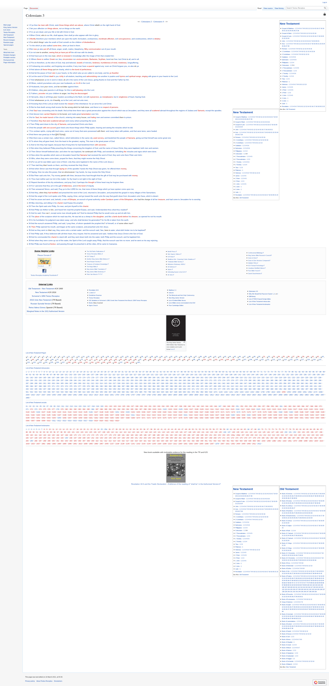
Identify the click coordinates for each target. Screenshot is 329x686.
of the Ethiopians (126, 199)
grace (154, 76)
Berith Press (171, 251)
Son (134, 234)
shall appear (58, 35)
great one (167, 138)
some (160, 138)
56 (289, 357)
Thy (52, 175)
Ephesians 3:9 (253, 291)
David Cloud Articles (254, 273)
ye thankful (113, 73)
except (208, 110)
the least (62, 141)
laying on (63, 169)
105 (233, 359)
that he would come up (108, 213)
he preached (79, 244)
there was (81, 110)
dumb (120, 217)
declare (85, 220)
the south (94, 196)
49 (254, 357)
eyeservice (94, 97)
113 (279, 359)
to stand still (62, 237)
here (172, 349)
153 (292, 374)
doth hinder (125, 230)
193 (167, 377)
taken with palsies (122, 131)
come (123, 189)
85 (131, 359)
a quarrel (90, 66)
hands (49, 165)
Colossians (285, 65)
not (60, 28)
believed (51, 152)
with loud (55, 131)
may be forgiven (112, 182)
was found (43, 244)
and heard (59, 210)
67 (43, 359)
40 (30, 244)
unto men (84, 100)
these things (48, 69)
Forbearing (35, 66)
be (108, 73)
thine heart (67, 234)
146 (261, 374)
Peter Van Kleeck (92, 274)
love (42, 87)
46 (240, 357)
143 (248, 374)
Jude (283, 103)
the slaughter (98, 217)
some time (57, 46)
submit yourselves (44, 83)
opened (144, 217)
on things (66, 28)
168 (57, 377)
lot (54, 179)
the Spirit (73, 240)
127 (63, 362)
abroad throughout (167, 110)
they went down (77, 237)
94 (175, 359)
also (77, 35)
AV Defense (171, 267)
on (101, 25)
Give (40, 172)
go (83, 196)
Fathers (34, 93)
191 (158, 377)
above (37, 69)
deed (60, 80)
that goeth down (116, 196)
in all (86, 244)
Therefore (34, 121)
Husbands (35, 87)
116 (296, 359)
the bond (75, 69)
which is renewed (64, 56)
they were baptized (132, 148)
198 (189, 377)
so (129, 66)
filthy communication (92, 49)
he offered (111, 169)
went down (44, 124)
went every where (72, 121)
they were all (146, 110)
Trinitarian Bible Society (175, 261)
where (86, 25)
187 (140, 377)
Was (33, 203)
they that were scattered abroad (52, 121)
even (107, 66)
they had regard (46, 145)
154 (296, 374)
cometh (66, 42)
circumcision (68, 59)
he (36, 213)
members (52, 39)
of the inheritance (81, 104)
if (73, 66)
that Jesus (118, 234)
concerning (77, 148)
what (118, 230)
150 (279, 374)
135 (109, 362)
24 (290, 30)
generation (95, 220)
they (41, 165)
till (98, 244)
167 (53, 377)
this (68, 90)
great (79, 114)
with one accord (49, 128)
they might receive (84, 158)
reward (71, 104)
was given (102, 169)
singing (145, 76)
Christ (51, 25)
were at (59, 155)
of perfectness (85, 69)
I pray (68, 223)
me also (45, 172)
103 (221, 359)
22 (286, 30)
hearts (64, 73)
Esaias (70, 203)
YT (100, 274)
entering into (71, 117)
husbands (68, 83)
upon (54, 162)
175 (88, 377)
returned (91, 193)
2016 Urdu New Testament (41, 300)
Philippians (285, 62)
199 (193, 377)
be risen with (43, 25)
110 (262, 359)
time (74, 110)
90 (155, 359)
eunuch (41, 223)
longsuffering (133, 63)
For (31, 32)
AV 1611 (170, 275)
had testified (53, 193)
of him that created (102, 56)
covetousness (140, 39)
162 (31, 377)
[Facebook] (44, 271)
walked (49, 46)
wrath (65, 49)
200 (197, 377)
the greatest (74, 141)
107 (245, 359)
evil (116, 39)
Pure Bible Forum (253, 270)
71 (62, 359)
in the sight (90, 179)
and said (54, 189)
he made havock (46, 117)
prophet (79, 203)
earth (78, 28)
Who (33, 158)
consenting (46, 110)
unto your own (58, 83)
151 (283, 374)
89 (150, 359)
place (37, 217)
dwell (51, 76)
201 (202, 377)
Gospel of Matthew (288, 28)
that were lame (140, 131)
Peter (131, 155)
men (41, 114)
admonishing (91, 76)
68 (48, 359)
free (115, 59)
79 (101, 359)
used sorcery (98, 138)
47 (245, 357)
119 (314, 359)
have (84, 66)
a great (88, 110)
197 (184, 377)
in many (131, 193)
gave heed (60, 128)
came (104, 244)
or (57, 80)
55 (284, 357)
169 (62, 377)
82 (116, 359)
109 (256, 359)
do (51, 100)
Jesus (90, 80)
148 (270, 374)
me (80, 189)
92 (165, 359)
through (56, 169)
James (284, 87)
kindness (96, 63)
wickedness (58, 182)
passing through (66, 244)
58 (298, 357)
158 (314, 374)
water (79, 230)
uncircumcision (82, 59)
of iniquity (90, 186)
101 (210, 359)
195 (175, 377)
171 (71, 377)
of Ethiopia (71, 199)
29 (30, 206)
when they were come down (47, 158)
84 (126, 359)
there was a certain (41, 138)
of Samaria (61, 124)
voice (61, 131)
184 (127, 377)
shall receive (56, 107)
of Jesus (114, 148)
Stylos (169, 269)
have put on (39, 56)
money (123, 169)
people (39, 128)
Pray (60, 189)
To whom (35, 141)
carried (47, 114)
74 (77, 359)
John (283, 41)
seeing (109, 128)
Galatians (285, 57)
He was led (76, 217)
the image (90, 56)
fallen (49, 162)
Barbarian (93, 59)
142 (244, 374)
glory (96, 35)
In (31, 46)
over (93, 114)
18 (321, 28)
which (59, 39)
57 (293, 357)
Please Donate (43, 255)
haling (93, 117)
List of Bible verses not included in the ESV (182, 303)
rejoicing (154, 240)
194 (171, 377)
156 (305, 374)
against (98, 66)
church (114, 110)
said (41, 175)
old (75, 52)
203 (210, 377)
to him (37, 145)
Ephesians (285, 59)
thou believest (51, 234)
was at (125, 110)
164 (40, 377)
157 (309, 374)
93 (170, 359)
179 (105, 377)
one (96, 73)
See (101, 230)
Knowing (34, 104)
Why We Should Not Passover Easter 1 (261, 294)
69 (52, 359)
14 (313, 28)
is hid (57, 32)
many (112, 131)
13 (312, 28)
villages (138, 193)
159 (318, 374)
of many (76, 131)
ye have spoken (114, 189)
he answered (93, 234)
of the (56, 117)
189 (149, 377)
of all (152, 199)
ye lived (70, 46)
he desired (89, 213)
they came (60, 230)
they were (76, 162)
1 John (284, 95)
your (50, 32)
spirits (42, 131)
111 (268, 359)
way (107, 196)
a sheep (87, 217)
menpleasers (107, 97)
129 (75, 362)
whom (80, 223)
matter (63, 179)
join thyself (72, 206)
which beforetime (72, 138)
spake (92, 128)
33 (30, 220)
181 (114, 377)
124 (46, 362)
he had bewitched (82, 145)
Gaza (143, 196)
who (135, 199)
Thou (33, 179)
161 (27, 377)
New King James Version (176, 298)
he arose (38, 199)
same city (89, 138)
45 (235, 357)
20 (283, 30)
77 (92, 359)
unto (122, 155)
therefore (40, 39)
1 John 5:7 (92, 292)
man (79, 52)
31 (30, 213)
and (45, 32)
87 (140, 359)
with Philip (97, 152)
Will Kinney (252, 296)
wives (50, 87)
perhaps (81, 182)
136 (115, 362)
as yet (37, 162)
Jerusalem (132, 110)
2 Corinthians (286, 54)
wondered (110, 152)
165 (44, 377)
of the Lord (83, 80)
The (32, 217)
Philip (37, 124)
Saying (34, 172)
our (48, 35)
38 (30, 237)
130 (80, 362)
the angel (38, 196)
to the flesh (77, 97)
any (102, 66)
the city (54, 124)
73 (72, 359)
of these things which (99, 189)
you (125, 66)
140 (138, 362)
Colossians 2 (146, 22)
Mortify (33, 39)
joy (48, 134)
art (52, 186)
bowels (80, 63)
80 (106, 359)
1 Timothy (285, 73)
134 (103, 362)
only (70, 162)
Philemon (285, 81)
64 (28, 359)
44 (230, 357)
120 (320, 359)
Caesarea (113, 244)
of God (117, 25)
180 (110, 377)
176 (92, 377)
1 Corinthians (286, 51)
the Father (119, 80)
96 (184, 359)
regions (182, 110)
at (68, 110)
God (72, 32)
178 (101, 377)
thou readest (121, 210)
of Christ (45, 76)
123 (40, 362)
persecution (96, 110)
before (125, 217)
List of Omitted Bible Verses (177, 300)
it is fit (78, 83)
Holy (90, 169)
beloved (72, 63)
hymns (122, 76)
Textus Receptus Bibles (94, 254)
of (43, 104)
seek (57, 25)
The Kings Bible (91, 266)
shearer (134, 217)
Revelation (285, 106)
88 (145, 359)
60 (308, 357)
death (60, 110)
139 (132, 362)
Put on (33, 63)
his (86, 52)
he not (150, 217)
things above (53, 28)
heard (73, 155)
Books (91, 303)
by (124, 80)
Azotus (53, 244)
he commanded (41, 237)
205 (219, 377)
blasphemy (79, 49)
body (100, 73)
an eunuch (81, 199)
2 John (284, 98)
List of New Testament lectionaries (259, 304)
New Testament (290, 23)
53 (274, 357)
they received (69, 165)
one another (46, 66)
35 (30, 227)
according (69, 97)
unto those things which (75, 128)
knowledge (77, 56)
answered (40, 189)
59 (303, 357)
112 (273, 359)
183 (123, 377)
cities (94, 244)
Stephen (53, 114)
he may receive (91, 172)
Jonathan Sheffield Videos (256, 268)
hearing (99, 128)
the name (74, 80)
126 (57, 362)
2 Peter (284, 92)
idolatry (157, 39)
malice (71, 49)
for (66, 90)
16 (317, 28)
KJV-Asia (170, 256)
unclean (37, 131)
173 (79, 377)
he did (130, 128)
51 (264, 357)
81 (111, 359)
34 (30, 223)
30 (30, 210)
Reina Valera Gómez (37, 307)
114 (285, 359)
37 (30, 234)
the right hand (108, 25)
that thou (46, 186)
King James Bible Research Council (259, 255)
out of (103, 49)
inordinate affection (106, 39)
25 (292, 30)
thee (72, 175)
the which (36, 46)
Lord (176, 76)
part (47, 179)
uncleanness (92, 39)
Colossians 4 (158, 22)
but (119, 59)
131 (86, 362)
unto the (86, 90)
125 (51, 362)
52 (269, 357)
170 (66, 377)
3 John (284, 101)
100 (204, 359)
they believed (44, 148)
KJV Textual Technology (255, 265)
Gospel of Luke (286, 36)
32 (30, 217)
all (129, 59)
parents (51, 90)
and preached (73, 124)
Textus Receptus (94, 298)
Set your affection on (38, 28)
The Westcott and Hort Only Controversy (181, 295)
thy (71, 179)
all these (52, 49)
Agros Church (93, 305)
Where (33, 59)
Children (34, 90)
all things (59, 90)
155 (300, 374)
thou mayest (78, 234)
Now (33, 155)
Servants (34, 97)
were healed (152, 131)
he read (61, 217)
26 (294, 30)
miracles (118, 128)
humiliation (40, 220)
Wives (33, 83)
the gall (58, 186)
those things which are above (71, 25)
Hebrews (285, 84)
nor (56, 59)
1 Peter (284, 90)
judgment (52, 220)
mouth (113, 49)
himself (44, 152)
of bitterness (67, 186)
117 (302, 359)
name (108, 148)
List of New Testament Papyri (36, 353)
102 (216, 359)
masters (61, 97)
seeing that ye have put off (60, 52)
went (48, 199)
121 (28, 362)
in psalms (112, 76)
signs (140, 152)
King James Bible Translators (96, 269)
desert (155, 196)
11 (308, 28)
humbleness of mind (109, 63)
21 (284, 30)
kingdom (88, 148)
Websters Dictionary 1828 (176, 264)
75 (82, 359)
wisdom (71, 76)
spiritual (132, 76)
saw (47, 169)
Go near (60, 206)
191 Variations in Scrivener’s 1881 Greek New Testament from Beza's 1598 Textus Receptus (118, 300)
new (49, 56)
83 (121, 359)
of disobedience (88, 42)
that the (100, 175)
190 (154, 377)
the (74, 28)
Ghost (102, 158)
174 (84, 377)
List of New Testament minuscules (259, 301)
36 (30, 230)
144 (252, 374)
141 (239, 374)
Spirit (41, 206)
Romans (284, 49)
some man (61, 213)
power (106, 141)
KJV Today (90, 256)
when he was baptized (72, 152)
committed (115, 117)
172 (75, 377)
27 (296, 30)
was (39, 110)
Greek (52, 59)
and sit (120, 213)
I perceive (39, 186)
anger (59, 49)
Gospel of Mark (287, 33)
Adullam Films (252, 263)
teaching (78, 76)
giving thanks (99, 80)
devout (36, 114)
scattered (156, 110)
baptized (84, 162)
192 (162, 377)
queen (116, 199)
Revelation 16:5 (94, 290)
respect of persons (110, 107)
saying (82, 141)
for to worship (194, 199)
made (73, 114)
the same (71, 227)
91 (160, 359)
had (171, 199)
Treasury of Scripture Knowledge (97, 264)
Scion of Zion (252, 258)
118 (308, 359)
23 (288, 30)
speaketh (87, 223)
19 (323, 28)
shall (79, 220)
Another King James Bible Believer (97, 259)
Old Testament (290, 109)
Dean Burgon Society (93, 261)
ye (41, 46)
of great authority (93, 199)
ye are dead (38, 32)
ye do (47, 80)
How (43, 213)
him (90, 35)
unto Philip (52, 206)
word (39, 76)
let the (37, 73)
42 (220, 357)
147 (265, 374)
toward (87, 196)
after (84, 56)
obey (41, 90)
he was (43, 162)
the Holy (96, 158)
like (109, 217)
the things (68, 148)
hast (37, 179)
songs (138, 76)
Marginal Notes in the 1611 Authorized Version (45, 311)
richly (61, 76)
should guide (71, 213)
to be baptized (139, 230)
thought (91, 182)
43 (225, 357)
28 (298, 30)
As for (32, 117)
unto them (88, 124)
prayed (62, 158)
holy (63, 63)
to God (107, 80)
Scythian (101, 59)
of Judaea (189, 110)
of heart (131, 97)
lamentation (86, 114)
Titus (283, 79)
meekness (122, 63)
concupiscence (124, 39)
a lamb (114, 217)
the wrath (52, 42)
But (31, 49)
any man (78, 66)
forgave (120, 66)
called (56, 138)
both (142, 148)
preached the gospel (118, 193)
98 (194, 359)
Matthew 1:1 (172, 290)
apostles (217, 110)
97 (189, 359)
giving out (140, 138)
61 (313, 357)
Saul (35, 110)
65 (33, 359)
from (57, 141)
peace (42, 73)
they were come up (47, 240)
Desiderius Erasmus (95, 295)
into (90, 237)
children (78, 42)
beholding (119, 152)
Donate (40, 266)
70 (57, 359)
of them (64, 162)
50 (259, 357)
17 (319, 28)
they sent (116, 155)
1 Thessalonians (287, 68)
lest (69, 93)
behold (58, 199)
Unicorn (171, 292)
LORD (72, 189)
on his (143, 240)
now (35, 49)
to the (171, 76)
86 (135, 359)
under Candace (106, 199)
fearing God (140, 97)
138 (127, 362)
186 (136, 377)
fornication (82, 39)
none (58, 162)
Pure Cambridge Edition (176, 305)
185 (132, 377)
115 (291, 359)
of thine (98, 182)
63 (323, 357)
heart (75, 179)
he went (138, 240)
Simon (62, 138)
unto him (99, 227)
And (32, 56)
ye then (35, 25)
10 (306, 28)
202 (206, 377)
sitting (49, 203)
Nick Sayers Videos (174, 254)
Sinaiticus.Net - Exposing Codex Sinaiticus (181, 259)
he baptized (132, 237)
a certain (73, 230)
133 (98, 362)
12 (310, 28)
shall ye (71, 35)
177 (97, 377)
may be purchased (120, 175)
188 (145, 377)
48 (249, 357)
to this (79, 206)
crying (48, 131)
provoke (42, 93)
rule (53, 73)
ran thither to (45, 210)
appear (82, 35)
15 (315, 28)
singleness (123, 97)
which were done (149, 152)
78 (96, 359)
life (53, 32)
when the (39, 155)
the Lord (86, 83)
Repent (34, 182)
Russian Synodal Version (41, 304)
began (62, 227)
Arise (75, 196)
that (40, 104)
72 (67, 359)
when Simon (40, 169)
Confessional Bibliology (255, 253)
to (68, 73)
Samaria (201, 110)
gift (105, 175)
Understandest (101, 210)
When (32, 35)
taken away (64, 220)
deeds (90, 52)
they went (41, 230)
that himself (149, 138)
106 (239, 359)
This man (89, 141)
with (61, 32)
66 (38, 359)
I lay (77, 172)
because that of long (62, 145)
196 (180, 377)
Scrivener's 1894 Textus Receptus (46, 296)
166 (49, 377)
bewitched (112, 138)
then (66, 35)
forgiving (58, 66)
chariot (60, 203)
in (69, 32)
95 (179, 359)
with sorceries (100, 145)
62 (318, 357)
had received (93, 155)
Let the (34, 76)
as (46, 63)
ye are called (87, 73)
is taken (113, 220)
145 (257, 374)
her (156, 199)
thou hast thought (89, 175)
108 (250, 359)
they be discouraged (79, 93)
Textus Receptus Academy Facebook (43, 275)
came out (68, 131)
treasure (161, 199)
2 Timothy (285, 76)
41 (215, 357)
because (78, 175)
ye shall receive (58, 104)
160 (322, 374)
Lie (31, 52)
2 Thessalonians (287, 71)
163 (36, 377)
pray (70, 182)
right (84, 179)
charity (61, 69)
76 (87, 359)
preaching (84, 121)
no (101, 107)
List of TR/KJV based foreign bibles (260, 299)
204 (215, 377)
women (107, 117)
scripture (48, 217)
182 (119, 377)
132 (92, 362)
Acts (283, 44)
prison (128, 117)
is (153, 39)
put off (46, 49)
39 (30, 240)
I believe (110, 234)
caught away (91, 240)
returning (39, 203)
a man (64, 199)
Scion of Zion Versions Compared (258, 260)
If (30, 25)
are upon (65, 39)
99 (199, 359)
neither (46, 59)
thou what (112, 210)
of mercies (87, 63)
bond (108, 59)
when (64, 46)
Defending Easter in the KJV (176, 272)
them (78, 46)
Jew (60, 59)
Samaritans (151, 193)
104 (227, 359)
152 (287, 374)
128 (69, 362)
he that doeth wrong (42, 107)
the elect (51, 63)
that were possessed (88, 131)
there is (40, 59)
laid (37, 165)
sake (46, 42)
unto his (54, 110)
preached (66, 193)
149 (274, 374)
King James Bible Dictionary (95, 271)
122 (34, 362)
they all (42, 141)
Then (32, 124)
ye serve (95, 104)
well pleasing (77, 90)
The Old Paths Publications (95, 251)
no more (126, 240)
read (65, 203)
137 (121, 362)
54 (279, 357)
